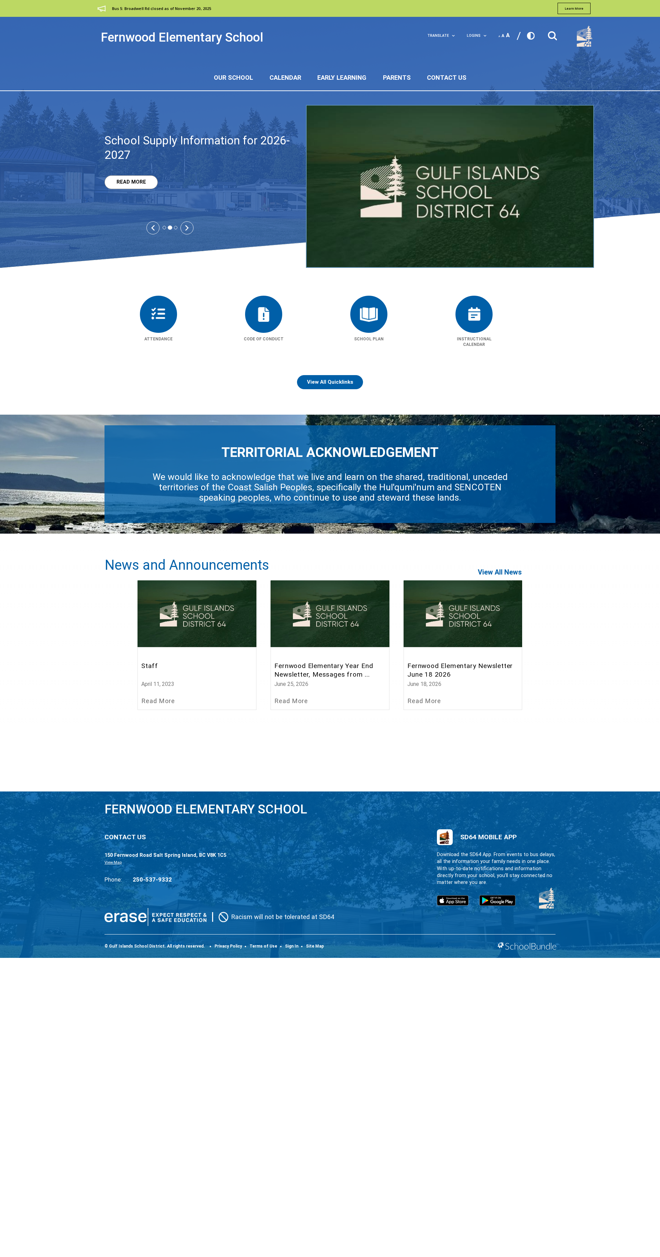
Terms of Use (263, 946)
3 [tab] (175, 227)
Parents (397, 77)
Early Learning (341, 77)
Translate (438, 35)
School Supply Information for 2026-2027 (197, 148)
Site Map (315, 946)
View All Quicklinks (330, 382)
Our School (233, 77)
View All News (500, 572)
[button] (552, 34)
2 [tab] (170, 228)
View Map (113, 862)
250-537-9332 (152, 879)
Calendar (285, 77)
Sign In (291, 946)
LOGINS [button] (474, 35)
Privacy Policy (228, 946)
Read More (125, 182)
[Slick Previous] (153, 227)
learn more (574, 8)
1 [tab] (164, 227)
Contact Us (446, 77)
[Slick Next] (187, 227)
